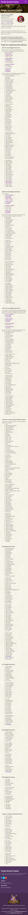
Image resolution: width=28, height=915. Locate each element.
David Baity (8, 71)
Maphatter (8, 70)
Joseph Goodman (9, 58)
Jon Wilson (8, 203)
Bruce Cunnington (9, 195)
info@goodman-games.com (16, 913)
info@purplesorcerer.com (7, 883)
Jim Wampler (8, 59)
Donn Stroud (8, 53)
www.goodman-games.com (21, 911)
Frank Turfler (8, 197)
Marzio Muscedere (10, 326)
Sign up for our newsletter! (6, 887)
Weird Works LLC (9, 182)
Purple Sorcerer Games (10, 2)
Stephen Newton (9, 55)
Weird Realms (9, 181)
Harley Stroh (8, 68)
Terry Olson (8, 211)
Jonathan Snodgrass (10, 64)
